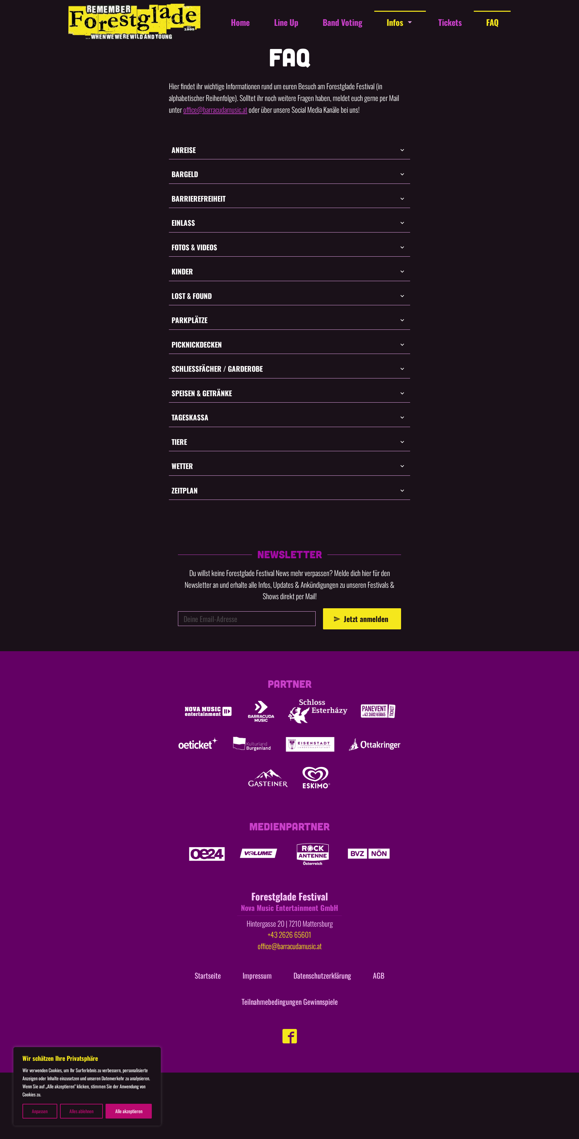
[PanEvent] (378, 711)
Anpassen (40, 1111)
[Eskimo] (316, 778)
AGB (378, 975)
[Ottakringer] (374, 744)
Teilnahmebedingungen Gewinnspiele (290, 1001)
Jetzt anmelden (366, 618)
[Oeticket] (198, 744)
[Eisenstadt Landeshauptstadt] (310, 744)
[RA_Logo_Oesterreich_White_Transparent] (312, 854)
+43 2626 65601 (289, 934)
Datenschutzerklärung (322, 975)
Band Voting (342, 22)
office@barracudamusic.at (215, 109)
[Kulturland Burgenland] (252, 744)
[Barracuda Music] (261, 711)
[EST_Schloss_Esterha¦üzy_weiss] (317, 711)
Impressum (257, 975)
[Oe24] (207, 854)
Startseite (208, 975)
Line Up (286, 22)
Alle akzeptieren (128, 1111)
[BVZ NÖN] (368, 854)
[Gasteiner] (268, 778)
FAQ (492, 22)
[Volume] (259, 854)
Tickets (450, 22)
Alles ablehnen (81, 1111)
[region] (87, 1086)
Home (240, 22)
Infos (395, 22)
